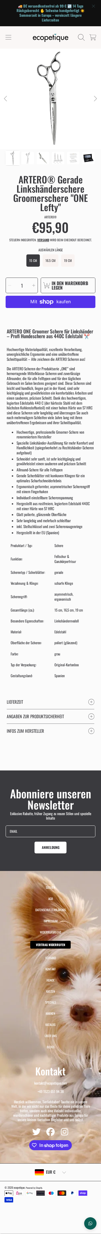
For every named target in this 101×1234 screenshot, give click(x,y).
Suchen (50, 887)
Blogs (50, 1047)
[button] (8, 37)
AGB (50, 898)
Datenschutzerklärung (50, 910)
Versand (43, 240)
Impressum (51, 921)
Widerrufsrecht (50, 932)
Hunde (51, 980)
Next (95, 99)
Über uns (51, 1035)
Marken (50, 1013)
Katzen (50, 991)
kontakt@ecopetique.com (50, 1083)
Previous (6, 99)
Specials (50, 1002)
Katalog (50, 1024)
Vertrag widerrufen (50, 944)
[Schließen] (93, 6)
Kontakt (50, 969)
